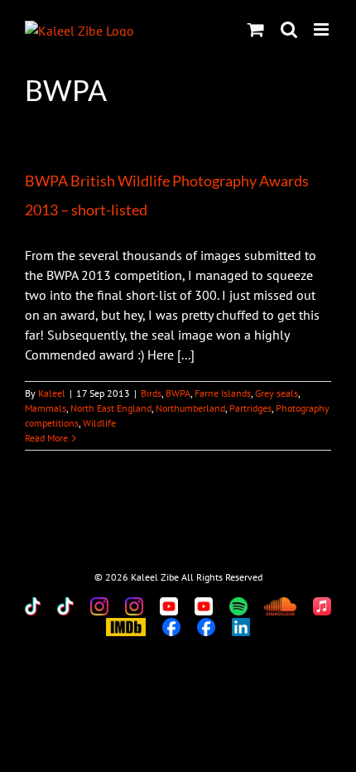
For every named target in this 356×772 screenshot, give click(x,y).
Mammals (45, 408)
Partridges (250, 408)
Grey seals (276, 393)
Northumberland (190, 408)
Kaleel (51, 393)
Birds (151, 393)
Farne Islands (223, 393)
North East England (111, 408)
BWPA (178, 393)
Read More (46, 438)
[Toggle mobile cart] (256, 29)
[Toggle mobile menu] (322, 29)
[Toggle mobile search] (289, 29)
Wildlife (99, 423)
